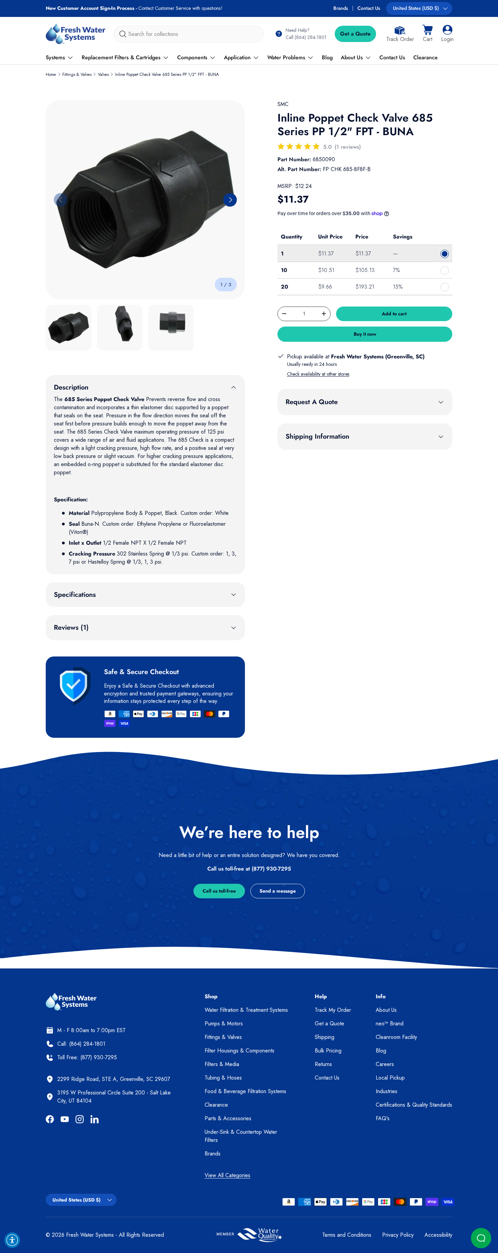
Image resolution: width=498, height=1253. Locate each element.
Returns (323, 1064)
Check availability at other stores (318, 374)
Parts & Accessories (228, 1118)
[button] (427, 33)
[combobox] (189, 34)
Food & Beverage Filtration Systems (245, 1091)
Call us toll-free (219, 890)
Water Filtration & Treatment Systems (246, 1010)
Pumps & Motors (224, 1023)
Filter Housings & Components (239, 1050)
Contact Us (368, 8)
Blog (327, 57)
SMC (283, 104)
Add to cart (394, 313)
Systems (55, 57)
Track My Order (333, 1010)
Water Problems (286, 57)
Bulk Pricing (328, 1050)
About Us (352, 57)
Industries (386, 1091)
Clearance (425, 57)
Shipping (324, 1037)
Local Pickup (390, 1078)
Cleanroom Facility (396, 1037)
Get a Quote (355, 34)
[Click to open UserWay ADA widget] (12, 1240)
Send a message (278, 890)
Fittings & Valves (76, 74)
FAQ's (383, 1118)
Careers (385, 1064)
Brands (340, 8)
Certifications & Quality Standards (414, 1105)
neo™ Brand (389, 1023)
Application (237, 57)
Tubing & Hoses (223, 1078)
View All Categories (227, 1175)
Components (192, 57)
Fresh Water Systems (90, 1235)
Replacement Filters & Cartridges (121, 57)
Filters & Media (222, 1064)
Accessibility (438, 1235)
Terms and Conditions (346, 1235)
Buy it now (365, 334)
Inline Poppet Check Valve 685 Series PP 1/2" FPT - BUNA (167, 74)
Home (51, 74)
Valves (103, 74)
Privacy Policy (398, 1235)
